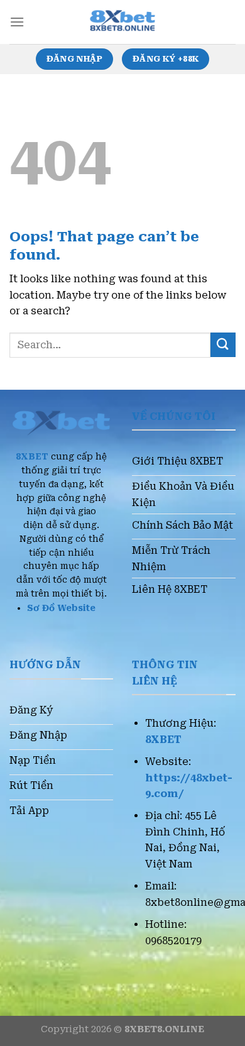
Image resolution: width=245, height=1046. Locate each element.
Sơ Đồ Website (61, 608)
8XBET (32, 456)
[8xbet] (122, 22)
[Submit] (223, 345)
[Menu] (16, 21)
